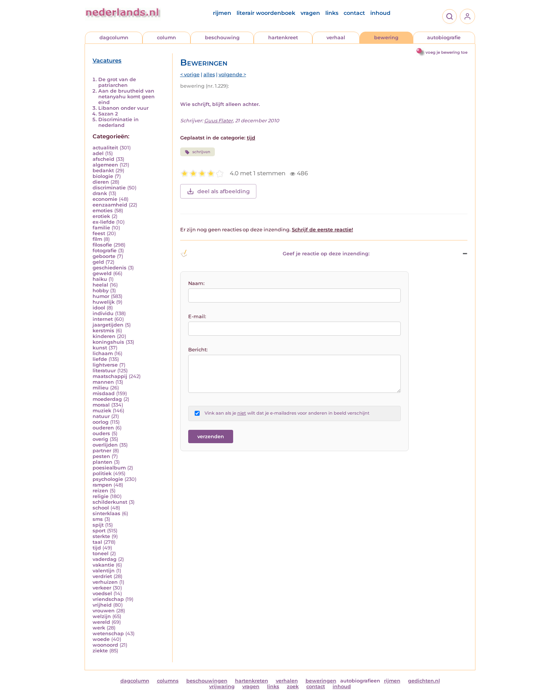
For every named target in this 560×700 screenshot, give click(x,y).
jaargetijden (108, 325)
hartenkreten (251, 681)
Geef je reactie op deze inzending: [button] (326, 253)
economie (105, 199)
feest (99, 233)
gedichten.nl (424, 681)
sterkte (101, 536)
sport (99, 530)
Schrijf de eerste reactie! (322, 229)
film (97, 239)
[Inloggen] (467, 16)
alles (209, 74)
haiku (100, 279)
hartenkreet (283, 37)
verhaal (335, 37)
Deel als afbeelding (223, 191)
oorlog (101, 422)
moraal (101, 405)
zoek (293, 686)
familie (101, 228)
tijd (97, 548)
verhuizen (105, 582)
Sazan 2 (108, 114)
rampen (102, 485)
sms (98, 519)
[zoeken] (449, 16)
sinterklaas (106, 513)
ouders (101, 433)
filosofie (102, 245)
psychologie (108, 479)
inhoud (380, 13)
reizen (100, 490)
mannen (103, 382)
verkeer (102, 588)
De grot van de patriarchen (117, 82)
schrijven (201, 151)
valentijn (104, 570)
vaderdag (105, 559)
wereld (101, 622)
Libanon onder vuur (123, 108)
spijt (98, 525)
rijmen (222, 13)
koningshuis (108, 342)
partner (102, 450)
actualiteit (105, 148)
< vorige (190, 74)
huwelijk (104, 302)
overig (100, 439)
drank (100, 193)
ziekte (100, 651)
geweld (102, 273)
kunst (100, 348)
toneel (101, 553)
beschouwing (222, 37)
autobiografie (444, 37)
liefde (100, 359)
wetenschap (108, 633)
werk (99, 628)
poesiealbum (109, 468)
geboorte (104, 256)
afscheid (103, 159)
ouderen (103, 428)
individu (103, 313)
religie (101, 496)
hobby (101, 290)
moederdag (107, 399)
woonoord (105, 645)
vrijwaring (222, 686)
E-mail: (197, 316)
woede (101, 639)
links (331, 13)
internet (103, 319)
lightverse (105, 365)
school (101, 508)
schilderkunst (110, 502)
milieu (101, 388)
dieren (101, 182)
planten (102, 462)
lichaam (103, 353)
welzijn (102, 616)
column (166, 37)
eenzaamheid (110, 205)
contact (354, 13)
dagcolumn (113, 37)
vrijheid (102, 605)
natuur (101, 416)
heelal (100, 285)
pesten (101, 456)
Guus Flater (218, 120)
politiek (102, 473)
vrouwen (104, 611)
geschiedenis (109, 268)
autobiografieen (360, 681)
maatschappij (110, 376)
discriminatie (109, 188)
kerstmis (103, 330)
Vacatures (107, 60)
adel (98, 153)
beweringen (321, 681)
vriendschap (108, 599)
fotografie (105, 250)
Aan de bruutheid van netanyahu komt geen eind (126, 96)
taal (97, 542)
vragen (310, 13)
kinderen (104, 336)
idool (99, 308)
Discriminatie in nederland (118, 122)
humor (101, 296)
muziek (102, 410)
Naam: (196, 283)
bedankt (103, 170)
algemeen (105, 165)
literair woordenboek (266, 13)
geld (98, 262)
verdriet (102, 576)
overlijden (105, 445)
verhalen (287, 681)
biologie (103, 176)
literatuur (104, 370)
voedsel (102, 593)
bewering (386, 37)
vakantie (103, 565)
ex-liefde (104, 222)
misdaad (104, 393)
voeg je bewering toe (446, 52)
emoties (103, 210)
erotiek (101, 216)
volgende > (232, 74)
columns (168, 681)
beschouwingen (206, 681)
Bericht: (198, 349)
